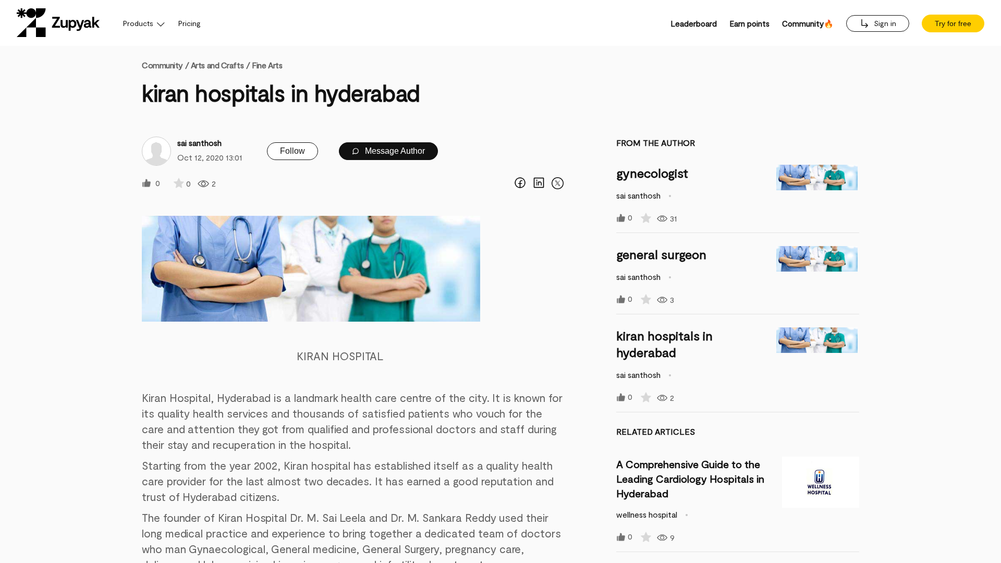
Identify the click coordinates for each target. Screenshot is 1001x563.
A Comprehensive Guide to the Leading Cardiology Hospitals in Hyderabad (690, 478)
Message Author (394, 150)
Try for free (953, 23)
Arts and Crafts (217, 65)
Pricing (189, 23)
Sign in (884, 23)
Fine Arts (267, 65)
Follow (292, 150)
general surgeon (661, 254)
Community (165, 65)
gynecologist (652, 172)
